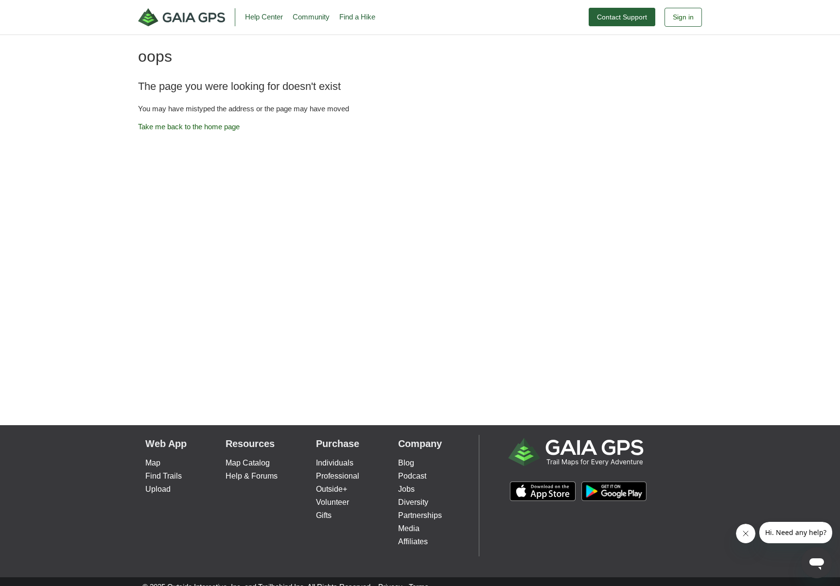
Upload (158, 489)
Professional (337, 476)
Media (409, 528)
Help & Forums (252, 476)
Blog (406, 463)
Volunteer (332, 502)
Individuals (334, 463)
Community (311, 17)
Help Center (264, 17)
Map (152, 463)
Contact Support (622, 17)
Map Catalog (248, 463)
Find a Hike (357, 17)
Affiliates (413, 541)
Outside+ (331, 489)
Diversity (413, 502)
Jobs (406, 489)
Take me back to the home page (189, 126)
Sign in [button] (683, 17)
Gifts (324, 515)
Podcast (412, 476)
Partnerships (420, 515)
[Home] (186, 17)
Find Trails (163, 476)
